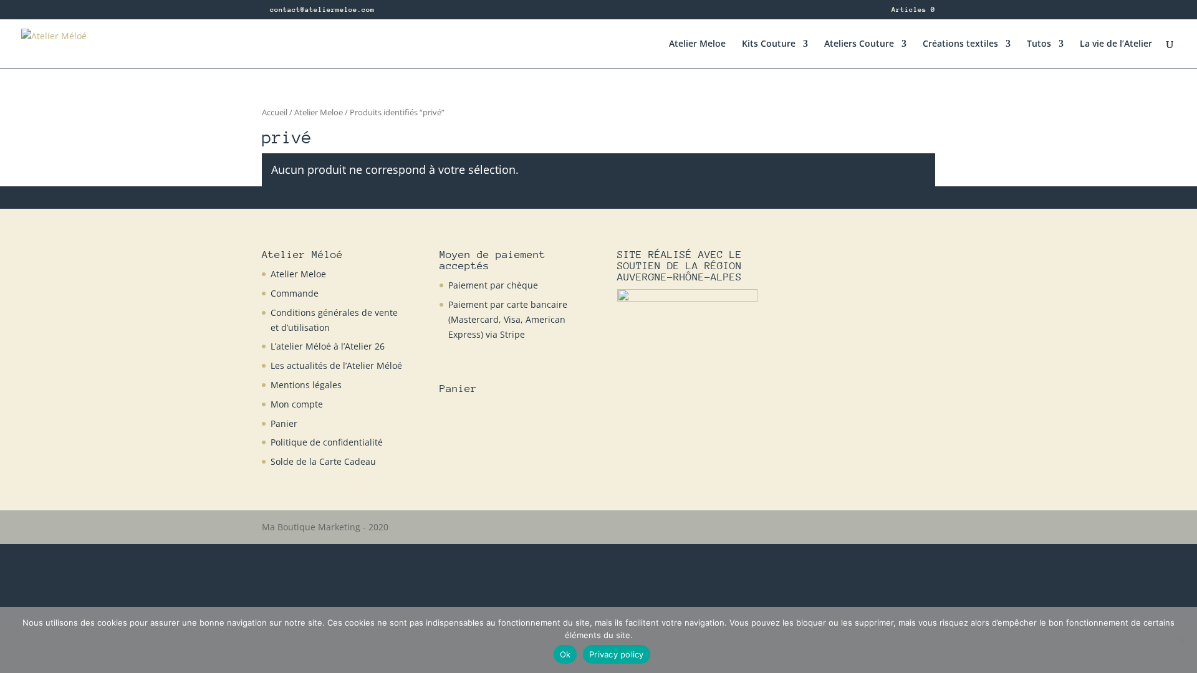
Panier (284, 423)
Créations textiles (960, 44)
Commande (295, 293)
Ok (565, 654)
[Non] (1181, 640)
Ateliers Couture (859, 44)
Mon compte (297, 404)
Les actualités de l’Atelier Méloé (336, 365)
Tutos (1039, 44)
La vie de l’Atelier (1116, 44)
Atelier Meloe (697, 44)
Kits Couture (769, 44)
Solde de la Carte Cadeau (323, 461)
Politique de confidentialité (327, 442)
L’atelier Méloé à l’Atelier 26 (328, 346)
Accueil (274, 112)
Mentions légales (306, 385)
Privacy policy (616, 654)
